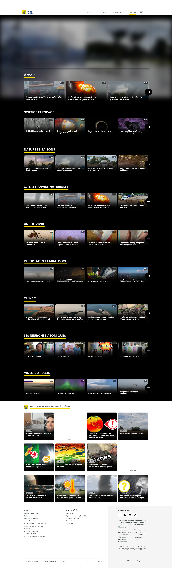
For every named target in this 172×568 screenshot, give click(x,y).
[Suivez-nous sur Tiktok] (134, 515)
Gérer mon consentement (33, 526)
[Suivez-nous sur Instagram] (125, 515)
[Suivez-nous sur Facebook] (120, 515)
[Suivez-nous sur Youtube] (130, 515)
